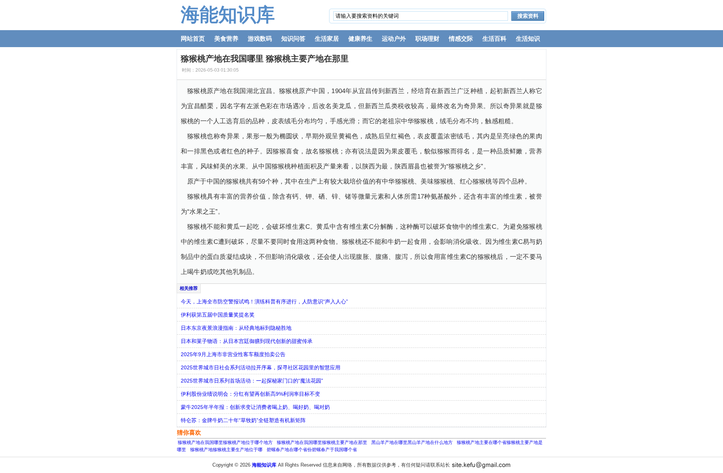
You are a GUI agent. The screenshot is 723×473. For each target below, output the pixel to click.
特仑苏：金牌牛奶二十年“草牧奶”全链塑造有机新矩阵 (243, 420)
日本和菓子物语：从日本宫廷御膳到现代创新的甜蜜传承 (247, 341)
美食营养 (226, 38)
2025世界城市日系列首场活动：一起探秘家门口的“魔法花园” (252, 381)
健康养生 (360, 38)
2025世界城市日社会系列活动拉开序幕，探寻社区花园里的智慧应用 (260, 367)
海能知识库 (228, 14)
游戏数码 (260, 38)
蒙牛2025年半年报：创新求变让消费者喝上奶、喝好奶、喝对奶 (255, 407)
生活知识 (528, 38)
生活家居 (327, 38)
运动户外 (394, 38)
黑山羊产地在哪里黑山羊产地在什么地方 (412, 442)
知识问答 (293, 38)
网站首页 (193, 38)
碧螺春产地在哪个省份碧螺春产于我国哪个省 (312, 449)
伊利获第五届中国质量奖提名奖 (218, 315)
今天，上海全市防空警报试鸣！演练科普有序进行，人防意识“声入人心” (264, 301)
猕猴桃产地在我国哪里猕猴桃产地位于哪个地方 (225, 442)
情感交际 (461, 38)
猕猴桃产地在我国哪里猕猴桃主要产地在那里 (322, 442)
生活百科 (494, 38)
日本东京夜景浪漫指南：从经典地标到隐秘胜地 (236, 328)
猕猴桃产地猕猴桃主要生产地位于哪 (226, 449)
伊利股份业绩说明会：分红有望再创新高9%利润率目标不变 (250, 394)
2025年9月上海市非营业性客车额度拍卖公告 (233, 354)
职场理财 (427, 38)
